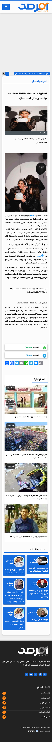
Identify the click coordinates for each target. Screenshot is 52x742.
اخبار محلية (45, 698)
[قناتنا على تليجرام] (26, 674)
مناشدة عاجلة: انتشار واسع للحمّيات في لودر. (31, 417)
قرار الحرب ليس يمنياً (40, 619)
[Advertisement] (26, 41)
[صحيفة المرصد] (32, 7)
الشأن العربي (45, 702)
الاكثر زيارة (39, 379)
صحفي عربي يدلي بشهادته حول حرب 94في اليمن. (28, 536)
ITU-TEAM (31, 731)
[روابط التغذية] (45, 674)
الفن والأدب (45, 717)
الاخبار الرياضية (44, 712)
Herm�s (40, 256)
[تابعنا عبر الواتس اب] (40, 674)
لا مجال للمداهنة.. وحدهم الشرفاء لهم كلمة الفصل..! (14, 624)
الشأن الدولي (45, 707)
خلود (32, 215)
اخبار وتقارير (45, 693)
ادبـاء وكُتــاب (37, 549)
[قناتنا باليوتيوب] (31, 674)
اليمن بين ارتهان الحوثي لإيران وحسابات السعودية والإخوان (38, 593)
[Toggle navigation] (6, 7)
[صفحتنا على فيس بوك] (35, 674)
